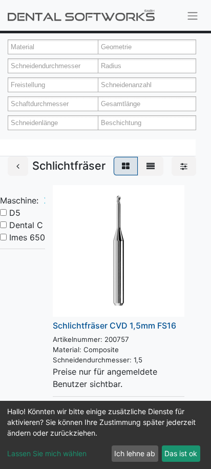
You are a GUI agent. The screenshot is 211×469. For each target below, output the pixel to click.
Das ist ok (180, 453)
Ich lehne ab (134, 453)
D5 (14, 213)
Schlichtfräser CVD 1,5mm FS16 (114, 325)
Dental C (26, 225)
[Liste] (150, 166)
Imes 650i (28, 237)
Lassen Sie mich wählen (47, 453)
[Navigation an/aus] (192, 15)
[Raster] (125, 166)
